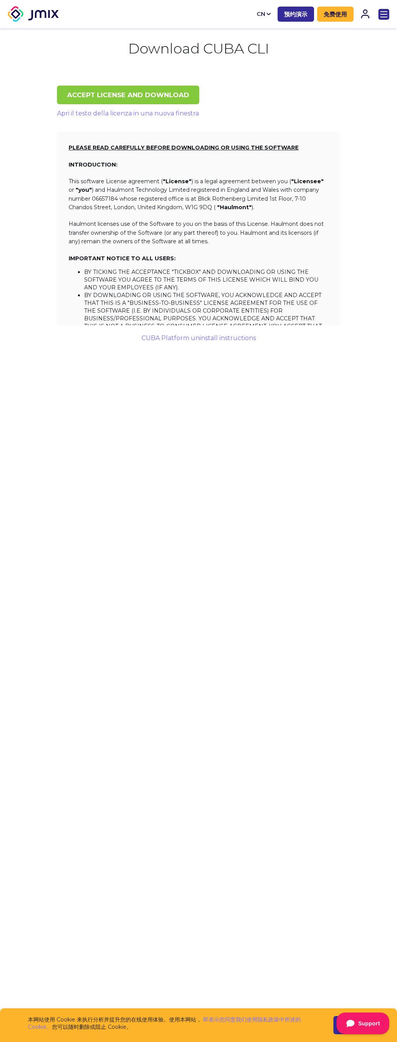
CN (261, 13)
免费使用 (335, 14)
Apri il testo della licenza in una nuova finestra (128, 113)
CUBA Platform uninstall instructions (199, 338)
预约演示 (295, 14)
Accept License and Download (128, 95)
